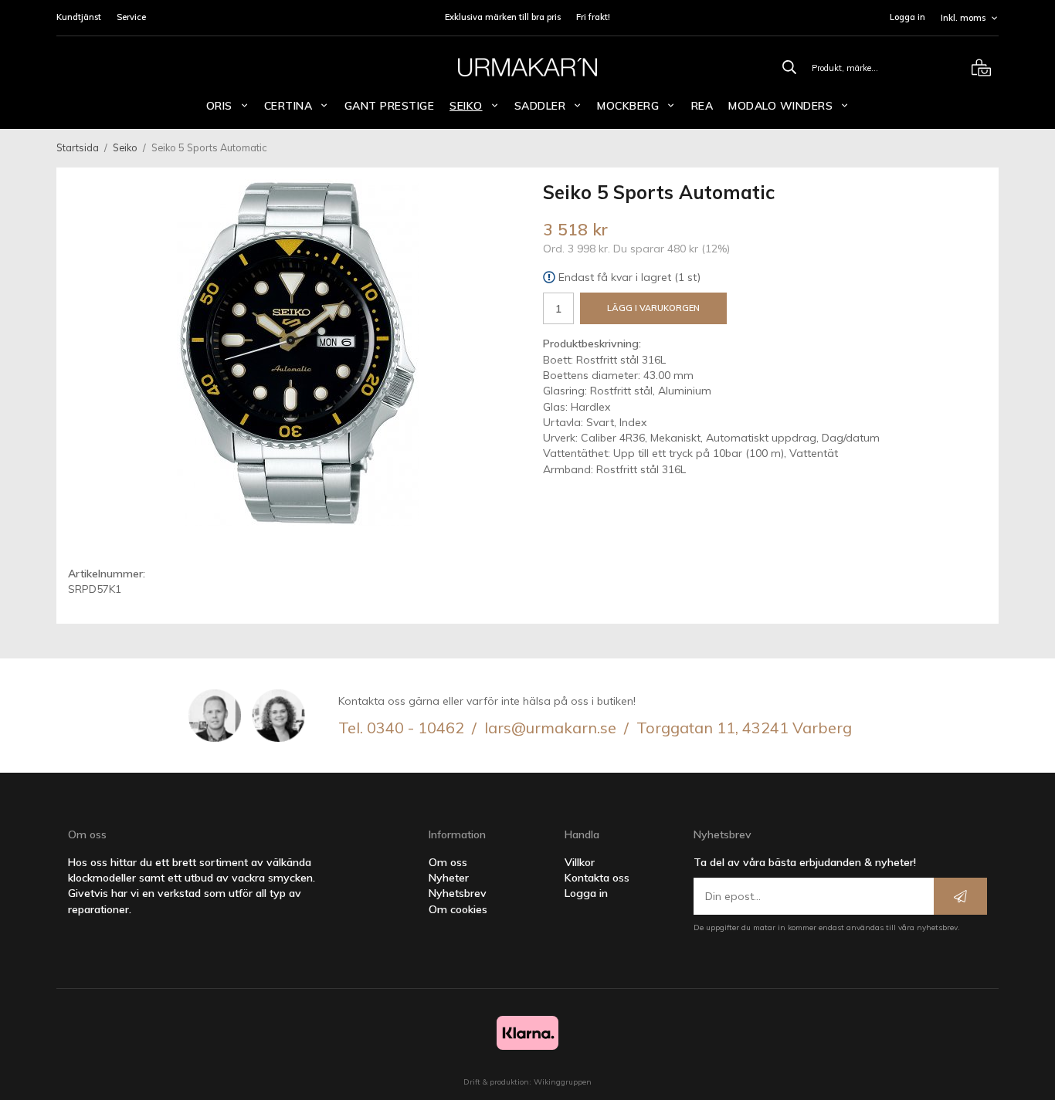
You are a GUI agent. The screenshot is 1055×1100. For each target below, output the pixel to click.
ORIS (219, 106)
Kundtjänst (78, 17)
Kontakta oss (597, 878)
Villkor (580, 862)
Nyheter (449, 878)
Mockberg (628, 106)
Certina (288, 106)
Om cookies (458, 909)
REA (702, 106)
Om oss (448, 862)
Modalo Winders (780, 106)
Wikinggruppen (563, 1082)
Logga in (907, 17)
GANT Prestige (389, 106)
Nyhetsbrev (458, 893)
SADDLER (540, 106)
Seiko (466, 106)
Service (131, 17)
